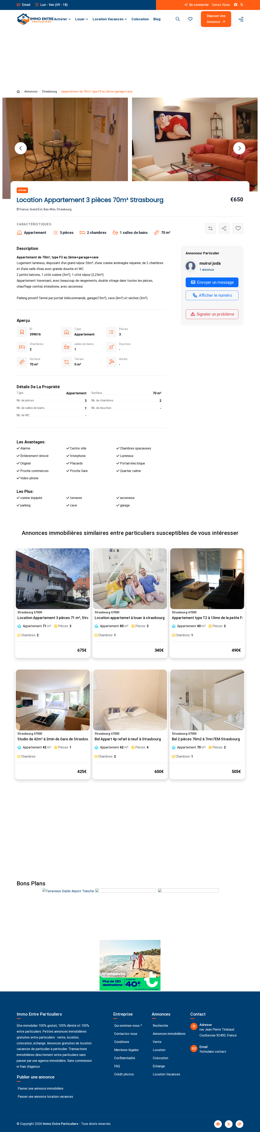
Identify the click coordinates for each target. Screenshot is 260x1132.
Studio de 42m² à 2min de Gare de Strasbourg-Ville (59, 739)
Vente (156, 1042)
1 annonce (206, 269)
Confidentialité (124, 1058)
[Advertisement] (130, 58)
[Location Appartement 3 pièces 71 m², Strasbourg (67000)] (53, 578)
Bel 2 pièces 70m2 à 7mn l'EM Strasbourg (206, 739)
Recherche (160, 1026)
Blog (156, 19)
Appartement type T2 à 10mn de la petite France (212, 618)
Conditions (121, 1042)
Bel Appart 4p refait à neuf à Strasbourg (128, 739)
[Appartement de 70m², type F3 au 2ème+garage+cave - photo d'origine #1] (195, 145)
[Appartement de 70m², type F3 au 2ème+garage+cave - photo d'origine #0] (65, 148)
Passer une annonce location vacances (45, 1097)
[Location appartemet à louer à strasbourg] (130, 578)
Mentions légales (126, 1050)
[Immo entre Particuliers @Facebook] (235, 5)
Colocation (140, 19)
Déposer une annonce (216, 19)
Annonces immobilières (168, 1034)
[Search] (177, 19)
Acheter (60, 19)
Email (25, 5)
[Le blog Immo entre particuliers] (239, 1124)
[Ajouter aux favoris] (238, 228)
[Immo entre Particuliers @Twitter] (241, 5)
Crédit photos (123, 1074)
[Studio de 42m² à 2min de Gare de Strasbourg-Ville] (53, 700)
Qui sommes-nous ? (127, 1026)
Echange (158, 1066)
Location (158, 1050)
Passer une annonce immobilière (40, 1088)
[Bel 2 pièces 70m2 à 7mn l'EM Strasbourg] (207, 700)
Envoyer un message (215, 282)
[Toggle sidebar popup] (240, 19)
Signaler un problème (215, 314)
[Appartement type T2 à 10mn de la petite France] (207, 578)
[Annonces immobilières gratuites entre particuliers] (18, 91)
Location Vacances (108, 19)
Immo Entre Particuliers (60, 1124)
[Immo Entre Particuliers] (35, 19)
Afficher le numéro (215, 295)
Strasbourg (49, 91)
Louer (80, 19)
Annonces (31, 91)
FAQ (116, 1066)
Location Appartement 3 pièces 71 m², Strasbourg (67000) (65, 618)
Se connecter (198, 5)
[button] (190, 19)
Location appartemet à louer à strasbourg (130, 618)
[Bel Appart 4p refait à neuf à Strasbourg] (130, 700)
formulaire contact (212, 1052)
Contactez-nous (125, 1034)
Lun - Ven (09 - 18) (54, 5)
